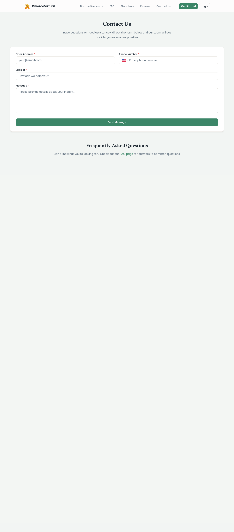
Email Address (25, 54)
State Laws (127, 6)
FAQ (111, 6)
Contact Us (163, 6)
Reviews (145, 6)
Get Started (188, 6)
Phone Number (129, 54)
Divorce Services (90, 6)
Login (204, 6)
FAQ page (126, 154)
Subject (21, 70)
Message (22, 85)
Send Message (117, 122)
